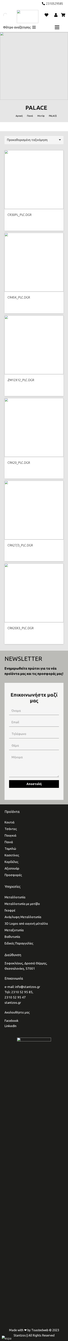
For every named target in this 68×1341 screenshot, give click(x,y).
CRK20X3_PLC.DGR (21, 628)
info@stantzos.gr (27, 986)
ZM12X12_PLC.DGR (21, 380)
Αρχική (19, 116)
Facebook (12, 1020)
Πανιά (30, 116)
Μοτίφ (41, 116)
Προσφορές (13, 875)
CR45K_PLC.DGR (19, 297)
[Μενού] (57, 27)
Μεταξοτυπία (14, 930)
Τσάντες (11, 829)
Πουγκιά (10, 835)
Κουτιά (9, 822)
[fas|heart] (46, 15)
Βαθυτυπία (12, 936)
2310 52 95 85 (21, 992)
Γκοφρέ (10, 910)
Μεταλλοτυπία (15, 897)
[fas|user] (56, 15)
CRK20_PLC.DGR (19, 462)
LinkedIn (10, 1026)
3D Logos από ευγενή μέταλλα (26, 923)
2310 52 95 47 (15, 997)
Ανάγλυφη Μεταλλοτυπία (23, 917)
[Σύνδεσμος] (27, 16)
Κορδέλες (11, 862)
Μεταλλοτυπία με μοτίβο (22, 903)
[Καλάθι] (63, 15)
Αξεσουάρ (12, 868)
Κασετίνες (12, 855)
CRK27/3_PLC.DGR (20, 545)
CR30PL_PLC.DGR (20, 214)
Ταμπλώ (10, 848)
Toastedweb (39, 1330)
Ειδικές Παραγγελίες (19, 943)
